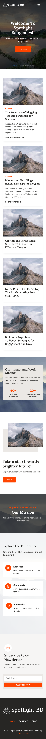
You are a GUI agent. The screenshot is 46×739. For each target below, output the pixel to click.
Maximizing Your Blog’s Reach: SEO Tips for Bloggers (22, 182)
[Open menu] (39, 5)
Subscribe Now (23, 685)
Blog (34, 721)
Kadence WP (23, 734)
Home (12, 721)
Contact (23, 721)
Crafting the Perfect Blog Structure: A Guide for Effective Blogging (20, 244)
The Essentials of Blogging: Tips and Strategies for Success (21, 116)
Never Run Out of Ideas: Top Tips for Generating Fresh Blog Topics (22, 292)
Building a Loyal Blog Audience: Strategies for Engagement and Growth (20, 340)
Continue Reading (14, 137)
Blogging (8, 108)
